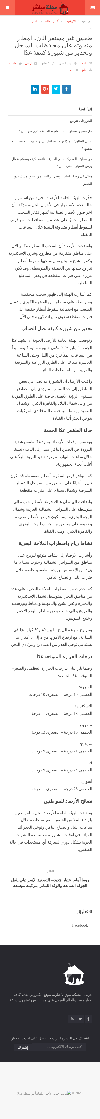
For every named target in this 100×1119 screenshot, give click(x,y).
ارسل (28, 63)
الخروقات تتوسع (81, 120)
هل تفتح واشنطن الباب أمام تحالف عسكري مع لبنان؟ (55, 130)
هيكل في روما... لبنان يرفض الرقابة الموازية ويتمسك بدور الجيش (52, 180)
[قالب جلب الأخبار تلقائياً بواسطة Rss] (44, 1093)
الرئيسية (86, 21)
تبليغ (84, 69)
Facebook (80, 925)
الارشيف (70, 21)
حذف (70, 69)
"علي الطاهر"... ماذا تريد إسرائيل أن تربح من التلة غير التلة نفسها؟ (52, 145)
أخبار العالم (52, 21)
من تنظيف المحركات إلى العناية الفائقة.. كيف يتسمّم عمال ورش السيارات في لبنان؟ (52, 162)
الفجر (35, 21)
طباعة (12, 63)
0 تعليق (45, 63)
